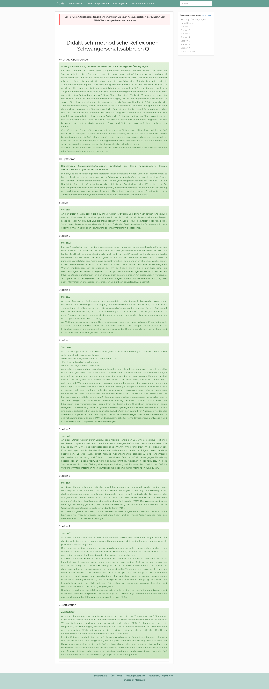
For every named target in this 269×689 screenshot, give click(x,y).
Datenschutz (100, 675)
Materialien (75, 3)
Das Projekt (119, 3)
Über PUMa (116, 675)
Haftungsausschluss (135, 675)
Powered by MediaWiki (134, 680)
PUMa (60, 3)
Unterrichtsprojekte (97, 3)
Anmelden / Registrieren (161, 675)
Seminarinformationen (143, 3)
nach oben (207, 15)
